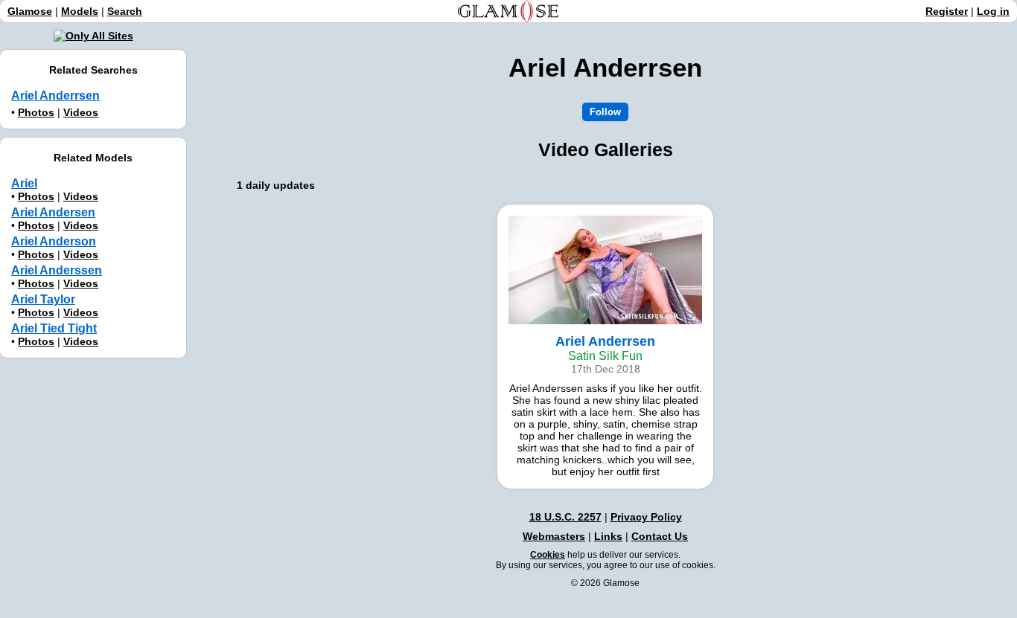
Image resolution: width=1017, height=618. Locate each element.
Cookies (547, 555)
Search (124, 11)
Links (608, 536)
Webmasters (554, 536)
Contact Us (659, 536)
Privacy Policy (646, 517)
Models (79, 11)
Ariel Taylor (43, 299)
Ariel (24, 183)
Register (946, 11)
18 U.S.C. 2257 (565, 517)
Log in (993, 11)
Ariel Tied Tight (54, 328)
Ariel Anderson (53, 241)
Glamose (29, 11)
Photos (36, 112)
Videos (80, 112)
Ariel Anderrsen (55, 95)
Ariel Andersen (53, 212)
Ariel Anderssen (56, 270)
